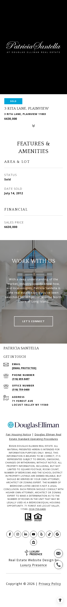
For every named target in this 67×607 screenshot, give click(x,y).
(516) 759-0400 (20, 389)
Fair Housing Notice (18, 434)
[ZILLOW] (33, 542)
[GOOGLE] (57, 534)
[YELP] (41, 534)
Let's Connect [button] (33, 321)
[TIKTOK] (49, 534)
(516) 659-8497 (20, 379)
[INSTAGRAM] (17, 534)
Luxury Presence (33, 565)
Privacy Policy (50, 584)
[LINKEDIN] (25, 534)
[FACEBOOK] (9, 534)
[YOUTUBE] (33, 534)
